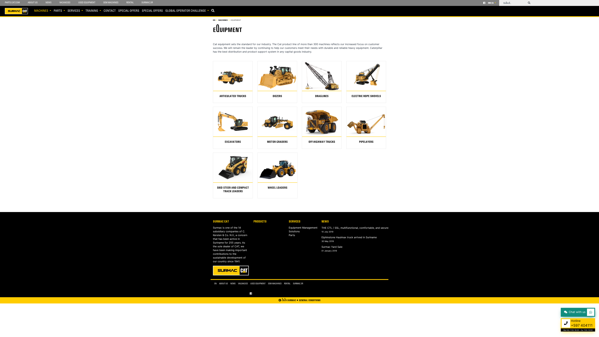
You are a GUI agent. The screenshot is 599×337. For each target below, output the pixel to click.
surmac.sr (298, 284)
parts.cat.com (12, 3)
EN (492, 3)
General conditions (310, 300)
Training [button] (92, 11)
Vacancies (64, 3)
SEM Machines (110, 3)
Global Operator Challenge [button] (186, 11)
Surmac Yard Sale (331, 246)
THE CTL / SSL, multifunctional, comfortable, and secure (354, 227)
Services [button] (74, 11)
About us (33, 3)
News (48, 3)
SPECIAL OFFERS (128, 11)
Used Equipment (86, 3)
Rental (130, 3)
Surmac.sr (147, 3)
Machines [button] (41, 11)
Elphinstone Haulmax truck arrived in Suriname (349, 237)
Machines (223, 20)
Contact (110, 11)
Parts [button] (58, 11)
